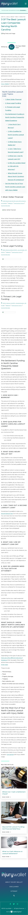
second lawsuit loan (7, 513)
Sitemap (14, 891)
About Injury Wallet (14, 882)
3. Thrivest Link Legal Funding (12, 108)
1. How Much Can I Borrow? (14, 126)
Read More (5, 797)
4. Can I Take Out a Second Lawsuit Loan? (15, 150)
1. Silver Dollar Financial (13, 99)
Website (10, 203)
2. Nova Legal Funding (13, 103)
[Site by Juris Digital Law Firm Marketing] (16, 912)
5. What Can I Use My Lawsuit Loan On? (15, 157)
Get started (10, 754)
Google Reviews (5, 205)
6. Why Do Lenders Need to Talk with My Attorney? (16, 166)
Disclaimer (14, 886)
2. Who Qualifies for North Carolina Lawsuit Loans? (16, 135)
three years (4, 664)
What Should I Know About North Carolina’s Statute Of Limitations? (16, 176)
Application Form (19, 203)
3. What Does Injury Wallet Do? (15, 143)
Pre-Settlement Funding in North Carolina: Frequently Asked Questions (14, 117)
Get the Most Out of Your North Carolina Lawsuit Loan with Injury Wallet (15, 187)
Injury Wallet (5, 84)
